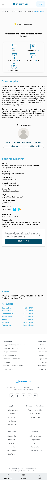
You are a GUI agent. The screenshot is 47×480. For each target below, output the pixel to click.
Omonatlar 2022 (9, 369)
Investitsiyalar (11, 450)
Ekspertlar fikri (35, 417)
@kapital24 (6, 203)
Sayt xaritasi (12, 425)
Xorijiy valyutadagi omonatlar (14, 345)
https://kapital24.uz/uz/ (12, 197)
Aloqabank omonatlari (11, 359)
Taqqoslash (35, 440)
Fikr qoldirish (24, 241)
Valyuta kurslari (35, 436)
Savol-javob (35, 414)
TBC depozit (7, 362)
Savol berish (13, 146)
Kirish (40, 4)
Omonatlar (11, 436)
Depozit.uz (6, 11)
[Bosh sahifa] (20, 4)
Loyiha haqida (12, 410)
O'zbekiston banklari (22, 11)
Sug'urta (11, 454)
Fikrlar (35, 443)
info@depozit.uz (35, 450)
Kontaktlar (35, 447)
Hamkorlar (12, 421)
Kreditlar (11, 440)
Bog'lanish (12, 417)
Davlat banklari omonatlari (13, 355)
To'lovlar (11, 447)
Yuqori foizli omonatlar (11, 348)
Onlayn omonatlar (10, 352)
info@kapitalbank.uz (10, 191)
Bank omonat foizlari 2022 (13, 366)
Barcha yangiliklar (35, 410)
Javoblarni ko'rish (33, 146)
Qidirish (12, 414)
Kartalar (12, 443)
